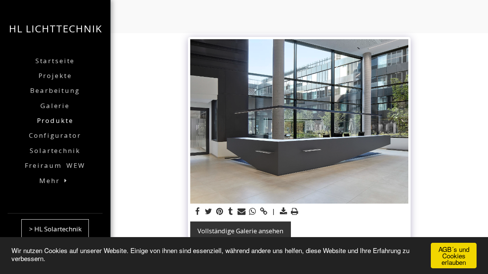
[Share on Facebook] (198, 211)
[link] (264, 211)
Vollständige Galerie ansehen (240, 230)
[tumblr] (230, 211)
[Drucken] (295, 211)
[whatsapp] (253, 211)
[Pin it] (219, 211)
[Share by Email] (242, 211)
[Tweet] (208, 211)
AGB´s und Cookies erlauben (453, 255)
